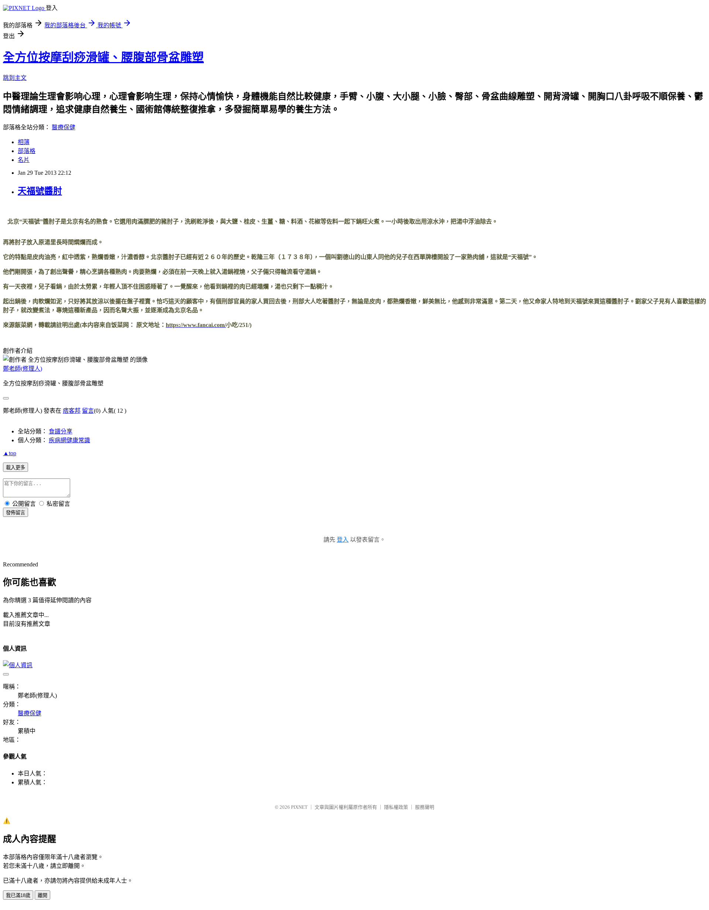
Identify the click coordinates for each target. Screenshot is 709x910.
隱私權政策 (396, 807)
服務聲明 (424, 807)
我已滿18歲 (18, 895)
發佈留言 (15, 512)
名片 (24, 160)
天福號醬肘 (40, 191)
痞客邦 (72, 411)
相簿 (24, 142)
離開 (42, 895)
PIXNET (299, 807)
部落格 (26, 151)
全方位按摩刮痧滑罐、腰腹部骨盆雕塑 (103, 57)
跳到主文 (15, 78)
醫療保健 (63, 127)
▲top (9, 453)
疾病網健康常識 (69, 440)
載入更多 (15, 467)
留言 (88, 411)
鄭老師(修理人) (22, 368)
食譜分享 (60, 431)
